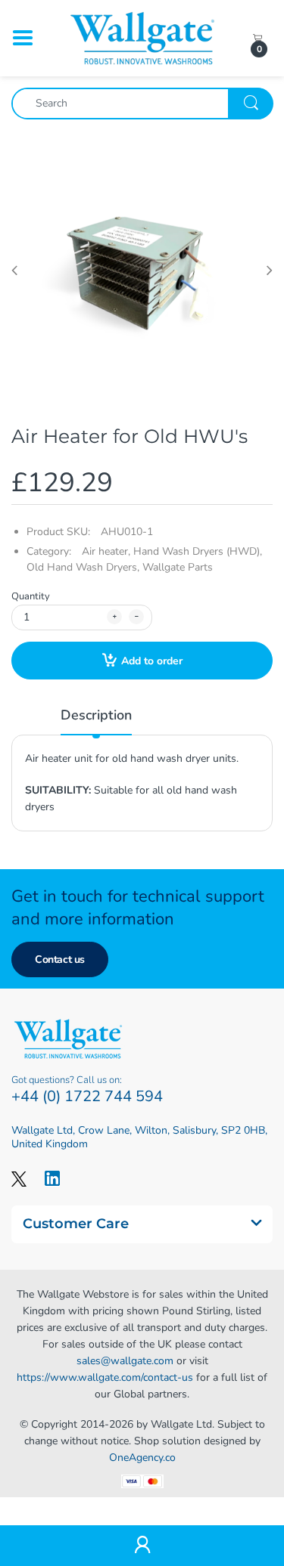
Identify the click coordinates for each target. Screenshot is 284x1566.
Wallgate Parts (177, 567)
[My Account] (142, 1546)
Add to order (152, 661)
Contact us (60, 959)
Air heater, (106, 551)
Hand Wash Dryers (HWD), (197, 551)
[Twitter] (19, 1178)
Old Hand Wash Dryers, (83, 567)
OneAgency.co (142, 1457)
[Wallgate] (142, 37)
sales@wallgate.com (124, 1361)
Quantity (30, 596)
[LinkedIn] (52, 1178)
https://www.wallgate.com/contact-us (105, 1377)
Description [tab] (96, 715)
